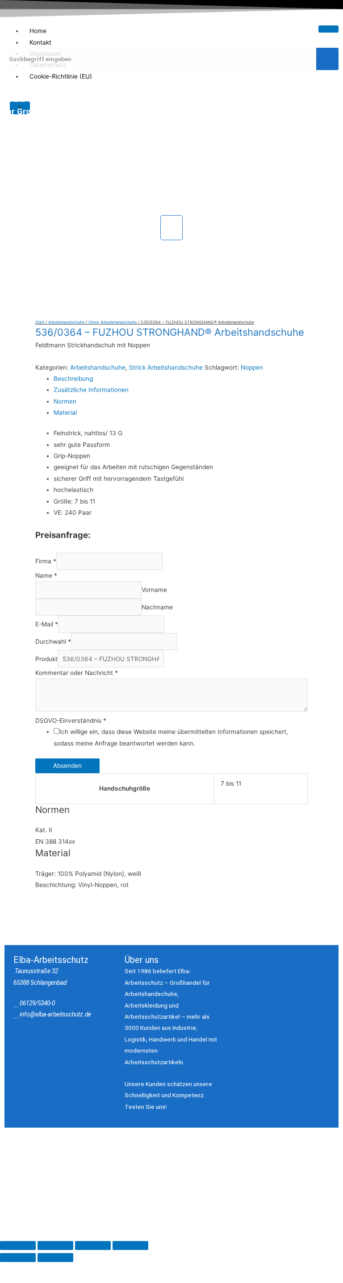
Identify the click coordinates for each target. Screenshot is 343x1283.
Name (46, 575)
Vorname (154, 590)
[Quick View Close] (36, 1197)
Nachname (157, 607)
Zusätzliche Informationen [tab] (91, 389)
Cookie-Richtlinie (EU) (60, 76)
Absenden (67, 765)
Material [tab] (65, 412)
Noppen (252, 367)
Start (39, 322)
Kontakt (40, 42)
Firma (45, 561)
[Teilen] (93, 1245)
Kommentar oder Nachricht (76, 672)
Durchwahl (53, 641)
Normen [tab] (65, 401)
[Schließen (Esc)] (130, 1245)
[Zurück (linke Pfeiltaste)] (18, 1257)
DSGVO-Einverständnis (70, 720)
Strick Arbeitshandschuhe (112, 322)
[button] (171, 227)
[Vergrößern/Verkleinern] (18, 1245)
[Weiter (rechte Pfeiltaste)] (55, 1257)
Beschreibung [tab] (73, 378)
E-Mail (46, 624)
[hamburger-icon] (328, 29)
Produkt (46, 658)
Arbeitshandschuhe (66, 322)
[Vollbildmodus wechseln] (55, 1245)
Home (37, 30)
